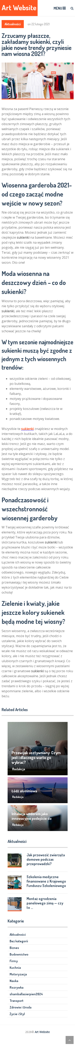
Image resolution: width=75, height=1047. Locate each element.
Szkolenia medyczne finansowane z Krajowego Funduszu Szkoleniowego (46, 881)
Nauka (14, 981)
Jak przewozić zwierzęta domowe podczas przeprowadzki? (46, 859)
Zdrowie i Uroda (20, 1007)
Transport (16, 1001)
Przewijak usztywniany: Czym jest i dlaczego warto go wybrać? (36, 757)
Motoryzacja (18, 974)
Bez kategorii (19, 941)
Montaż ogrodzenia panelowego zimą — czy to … (45, 903)
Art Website (19, 7)
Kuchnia (15, 968)
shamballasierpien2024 (26, 994)
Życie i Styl (17, 1014)
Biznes (14, 948)
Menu (58, 8)
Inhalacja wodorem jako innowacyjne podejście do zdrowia (32, 818)
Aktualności (13, 24)
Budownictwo (19, 954)
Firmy (14, 961)
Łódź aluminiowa (24, 791)
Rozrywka (16, 987)
